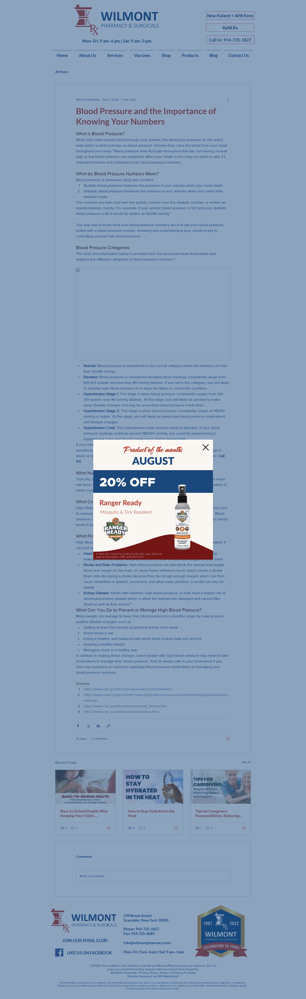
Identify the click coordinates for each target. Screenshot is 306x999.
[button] (206, 447)
